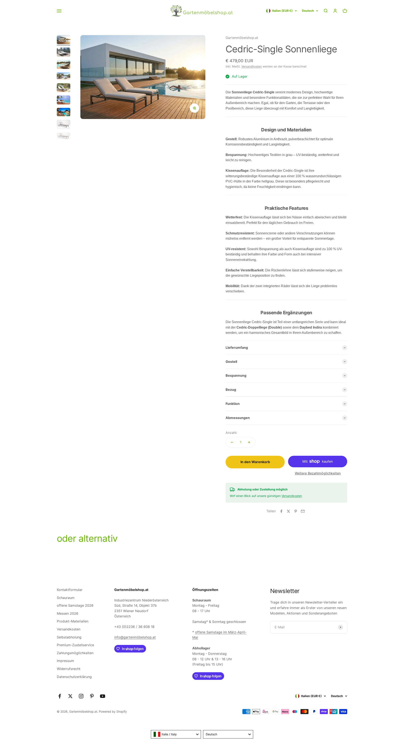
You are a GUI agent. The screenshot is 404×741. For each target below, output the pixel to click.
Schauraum (65, 598)
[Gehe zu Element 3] (63, 65)
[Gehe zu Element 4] (63, 76)
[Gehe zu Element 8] (63, 125)
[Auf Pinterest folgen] (92, 696)
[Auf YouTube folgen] (102, 696)
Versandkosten (251, 66)
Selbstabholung (69, 637)
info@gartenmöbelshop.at (135, 637)
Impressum (65, 661)
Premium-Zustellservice (75, 645)
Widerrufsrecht (68, 669)
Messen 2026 (67, 613)
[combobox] (176, 734)
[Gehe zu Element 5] (63, 88)
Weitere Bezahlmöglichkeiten (318, 473)
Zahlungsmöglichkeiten (75, 653)
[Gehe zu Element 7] (63, 113)
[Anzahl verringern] (232, 442)
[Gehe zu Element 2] (63, 53)
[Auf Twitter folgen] (70, 696)
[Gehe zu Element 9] (63, 136)
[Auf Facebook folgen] (59, 696)
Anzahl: (231, 433)
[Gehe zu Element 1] (63, 40)
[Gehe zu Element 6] (63, 100)
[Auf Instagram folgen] (81, 696)
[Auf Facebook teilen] (281, 511)
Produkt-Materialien (72, 621)
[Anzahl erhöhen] (249, 442)
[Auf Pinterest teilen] (295, 511)
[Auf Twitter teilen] (288, 511)
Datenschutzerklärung (74, 677)
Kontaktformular (69, 590)
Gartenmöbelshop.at (242, 38)
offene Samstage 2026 (75, 605)
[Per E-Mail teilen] (302, 511)
